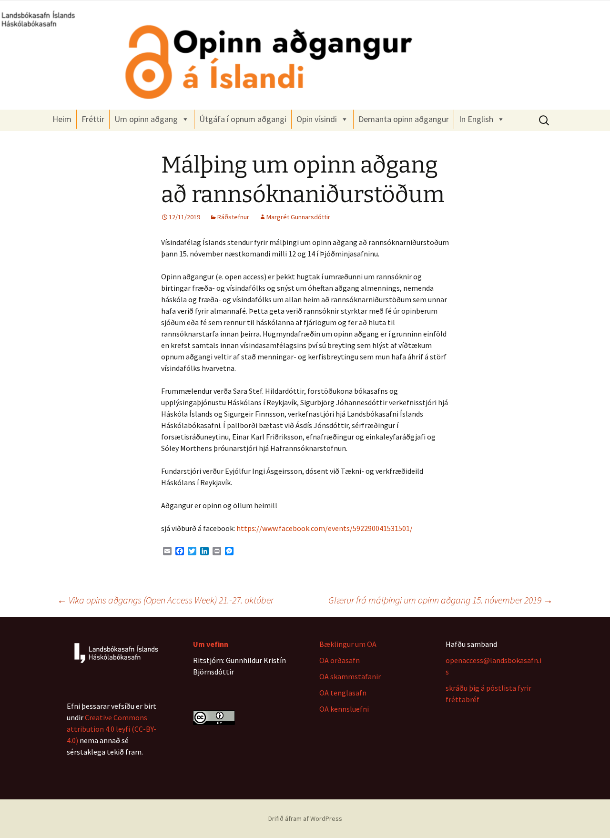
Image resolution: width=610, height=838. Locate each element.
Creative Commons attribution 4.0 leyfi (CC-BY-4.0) (111, 729)
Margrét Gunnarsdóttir (298, 217)
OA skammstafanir (350, 676)
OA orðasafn (339, 660)
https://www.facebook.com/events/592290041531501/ (324, 528)
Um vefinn (210, 644)
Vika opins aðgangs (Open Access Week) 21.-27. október (165, 600)
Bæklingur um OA (347, 644)
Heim (61, 118)
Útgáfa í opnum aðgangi (242, 118)
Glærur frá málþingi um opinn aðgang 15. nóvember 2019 (440, 600)
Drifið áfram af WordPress (305, 818)
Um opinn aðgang (146, 118)
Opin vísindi (316, 118)
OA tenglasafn (342, 692)
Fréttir (92, 118)
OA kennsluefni (344, 709)
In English (476, 118)
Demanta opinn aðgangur (403, 118)
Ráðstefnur (233, 217)
